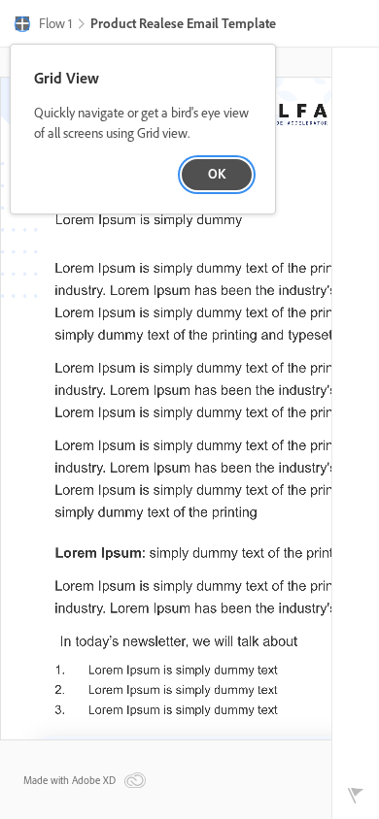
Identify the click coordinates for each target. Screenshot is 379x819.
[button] (43, 25)
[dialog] (143, 129)
